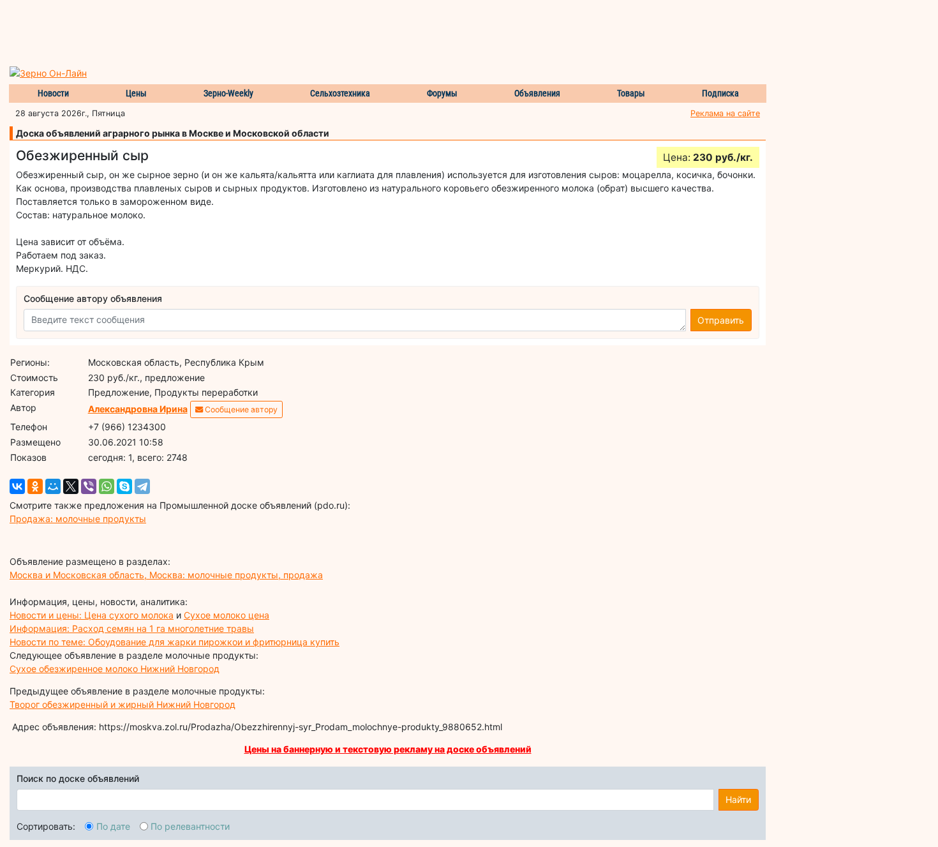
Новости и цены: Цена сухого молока (92, 615)
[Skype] (124, 486)
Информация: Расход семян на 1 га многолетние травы (132, 628)
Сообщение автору (240, 409)
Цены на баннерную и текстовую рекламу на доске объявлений (388, 749)
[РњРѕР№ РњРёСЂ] (53, 486)
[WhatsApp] (106, 486)
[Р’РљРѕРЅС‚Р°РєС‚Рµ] (17, 486)
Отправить (720, 320)
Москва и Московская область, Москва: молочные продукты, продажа (166, 574)
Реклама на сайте (725, 113)
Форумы (442, 93)
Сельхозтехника (340, 93)
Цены (136, 93)
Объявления (537, 93)
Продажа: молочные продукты (78, 518)
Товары (631, 93)
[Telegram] (142, 486)
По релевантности (190, 826)
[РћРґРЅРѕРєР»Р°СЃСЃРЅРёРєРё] (35, 486)
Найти (738, 799)
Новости (53, 93)
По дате (113, 826)
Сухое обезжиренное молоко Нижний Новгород (115, 668)
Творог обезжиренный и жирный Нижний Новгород (122, 704)
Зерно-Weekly (228, 93)
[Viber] (88, 486)
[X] (70, 486)
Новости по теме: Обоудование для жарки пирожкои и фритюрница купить (174, 641)
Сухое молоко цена (226, 615)
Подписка (720, 93)
